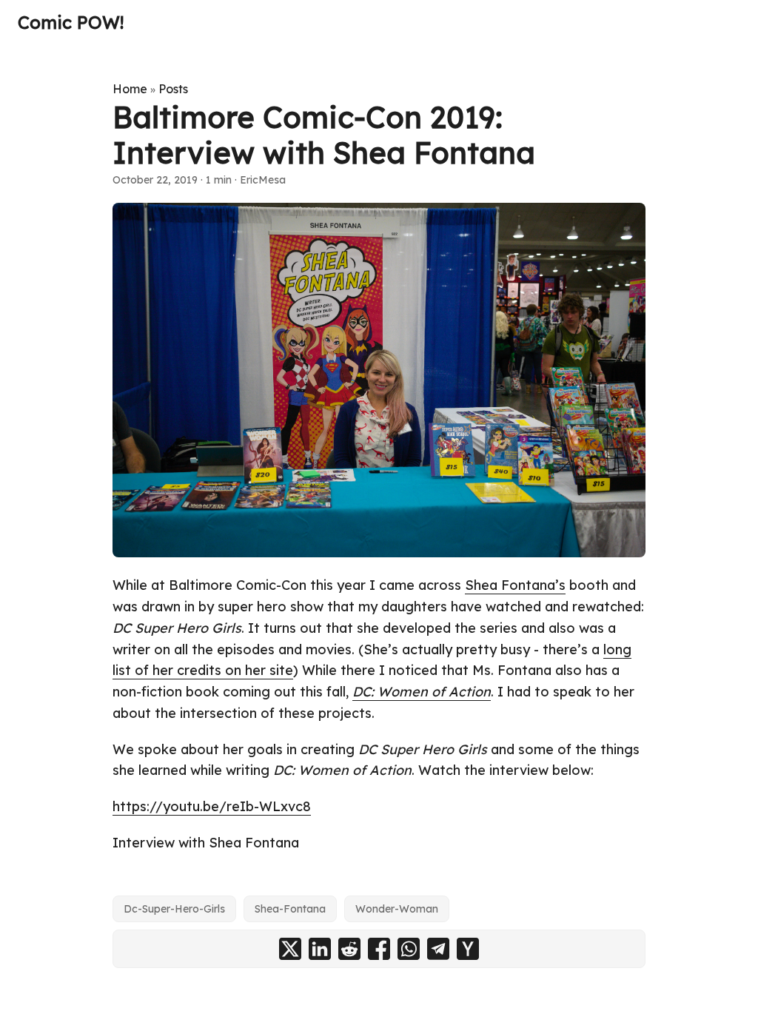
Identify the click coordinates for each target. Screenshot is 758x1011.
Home (130, 88)
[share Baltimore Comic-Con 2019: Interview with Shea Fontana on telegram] (438, 949)
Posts (173, 88)
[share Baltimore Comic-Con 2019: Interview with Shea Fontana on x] (290, 949)
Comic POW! (71, 22)
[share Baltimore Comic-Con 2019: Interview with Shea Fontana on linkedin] (320, 949)
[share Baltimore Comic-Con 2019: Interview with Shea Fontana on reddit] (349, 949)
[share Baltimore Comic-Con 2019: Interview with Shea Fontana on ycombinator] (468, 949)
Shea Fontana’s (515, 585)
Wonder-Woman (396, 909)
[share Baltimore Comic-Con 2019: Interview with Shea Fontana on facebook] (379, 949)
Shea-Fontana (290, 909)
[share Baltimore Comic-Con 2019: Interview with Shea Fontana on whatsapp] (409, 949)
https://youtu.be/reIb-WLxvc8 (212, 806)
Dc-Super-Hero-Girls (174, 909)
